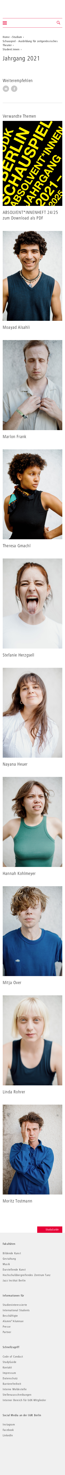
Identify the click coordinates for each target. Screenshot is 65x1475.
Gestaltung (9, 1258)
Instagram (9, 1424)
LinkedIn (8, 1435)
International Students (16, 1310)
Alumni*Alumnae (13, 1321)
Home (6, 37)
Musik (6, 1264)
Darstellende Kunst (14, 1269)
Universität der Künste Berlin (17, 6)
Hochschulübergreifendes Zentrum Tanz (27, 1275)
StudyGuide (52, 1229)
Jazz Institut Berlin (14, 1280)
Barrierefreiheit (12, 1383)
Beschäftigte (10, 1315)
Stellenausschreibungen (17, 1394)
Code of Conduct (13, 1356)
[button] (58, 22)
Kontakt (7, 1367)
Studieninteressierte (15, 1305)
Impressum (9, 1373)
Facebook (8, 1430)
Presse (7, 1326)
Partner (7, 1332)
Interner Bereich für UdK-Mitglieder (24, 1400)
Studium (17, 37)
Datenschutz (10, 1378)
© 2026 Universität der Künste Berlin (21, 1450)
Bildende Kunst (12, 1253)
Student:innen (11, 49)
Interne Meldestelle (15, 1389)
